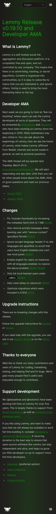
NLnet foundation (12, 412)
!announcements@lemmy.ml (18, 169)
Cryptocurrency (16, 480)
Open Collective (16, 469)
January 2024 (15, 198)
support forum (22, 339)
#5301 (30, 292)
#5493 (41, 268)
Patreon (11, 474)
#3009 (45, 283)
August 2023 (14, 193)
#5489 (33, 268)
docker (9, 327)
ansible (47, 323)
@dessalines (28, 124)
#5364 (21, 277)
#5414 (31, 236)
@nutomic (46, 124)
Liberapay (12, 464)
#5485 (29, 254)
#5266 (48, 222)
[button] (50, 5)
